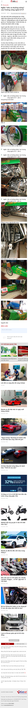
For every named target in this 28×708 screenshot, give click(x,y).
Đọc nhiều (7, 643)
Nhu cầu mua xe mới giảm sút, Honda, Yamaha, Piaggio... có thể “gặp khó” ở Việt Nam (13, 579)
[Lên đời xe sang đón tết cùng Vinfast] (14, 372)
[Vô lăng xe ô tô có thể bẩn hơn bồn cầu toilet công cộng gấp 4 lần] (14, 483)
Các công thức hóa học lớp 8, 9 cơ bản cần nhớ (11, 672)
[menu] (1, 1)
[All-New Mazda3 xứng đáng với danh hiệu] (14, 455)
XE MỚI (2, 385)
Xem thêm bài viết (14, 640)
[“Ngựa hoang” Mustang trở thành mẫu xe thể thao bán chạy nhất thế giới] (14, 426)
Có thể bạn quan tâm (9, 344)
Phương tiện (6, 5)
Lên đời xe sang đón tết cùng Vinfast (13, 383)
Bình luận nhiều (20, 643)
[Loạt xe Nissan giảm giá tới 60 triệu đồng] (14, 622)
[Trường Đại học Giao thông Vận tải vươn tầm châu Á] (9, 351)
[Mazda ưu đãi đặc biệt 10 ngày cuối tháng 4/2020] (14, 398)
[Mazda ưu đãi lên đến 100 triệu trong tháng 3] (14, 540)
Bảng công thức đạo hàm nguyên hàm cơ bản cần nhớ (13, 651)
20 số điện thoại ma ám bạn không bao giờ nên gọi (12, 665)
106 (25, 672)
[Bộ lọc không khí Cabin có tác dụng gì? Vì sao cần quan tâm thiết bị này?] (14, 595)
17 (10, 648)
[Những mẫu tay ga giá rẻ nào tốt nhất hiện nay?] (14, 511)
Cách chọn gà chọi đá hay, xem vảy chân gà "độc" (12, 669)
